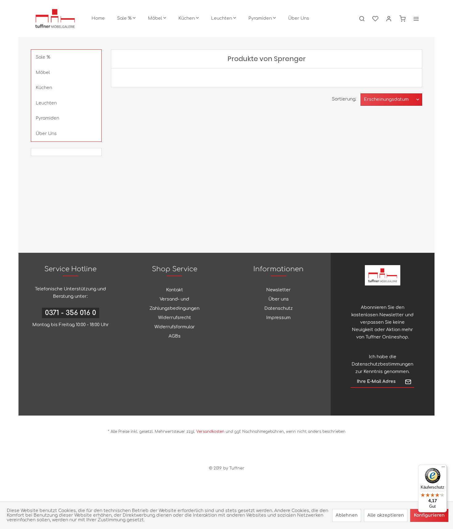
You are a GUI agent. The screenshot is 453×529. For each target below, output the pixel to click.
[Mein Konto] (389, 18)
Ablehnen (347, 515)
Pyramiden (47, 118)
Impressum (278, 317)
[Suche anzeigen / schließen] (362, 18)
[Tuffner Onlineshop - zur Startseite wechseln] (55, 18)
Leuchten (46, 103)
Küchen (44, 87)
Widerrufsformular (174, 327)
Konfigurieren (429, 515)
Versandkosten (210, 431)
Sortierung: (344, 99)
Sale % (43, 57)
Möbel (43, 72)
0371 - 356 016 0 (70, 313)
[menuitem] (98, 18)
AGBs (175, 336)
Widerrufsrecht (174, 317)
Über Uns (46, 133)
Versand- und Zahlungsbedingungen (174, 304)
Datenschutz (278, 308)
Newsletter (278, 290)
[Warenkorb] (402, 18)
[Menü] (443, 468)
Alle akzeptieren (385, 515)
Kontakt (174, 290)
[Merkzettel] (375, 18)
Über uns (278, 299)
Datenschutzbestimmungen (382, 364)
